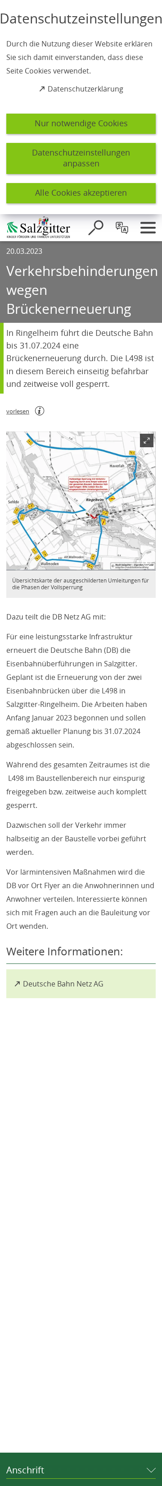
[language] (122, 227)
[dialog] (81, 107)
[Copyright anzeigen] (145, 559)
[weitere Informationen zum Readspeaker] (39, 411)
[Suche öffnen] (96, 227)
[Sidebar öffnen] (148, 227)
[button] (81, 500)
